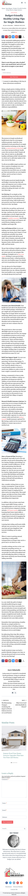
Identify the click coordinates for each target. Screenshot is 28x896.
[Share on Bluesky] (13, 36)
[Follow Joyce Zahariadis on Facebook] (12, 693)
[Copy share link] (9, 36)
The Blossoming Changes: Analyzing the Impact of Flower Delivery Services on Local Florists (7, 707)
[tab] (11, 762)
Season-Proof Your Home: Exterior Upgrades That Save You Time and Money (13, 755)
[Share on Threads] (20, 36)
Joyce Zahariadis (9, 25)
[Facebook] (6, 883)
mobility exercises (13, 218)
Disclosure (8, 887)
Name (4, 803)
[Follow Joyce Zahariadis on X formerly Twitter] (15, 693)
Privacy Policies (18, 887)
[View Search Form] (25, 2)
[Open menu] (21, 3)
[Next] (24, 743)
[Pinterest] (17, 883)
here (16, 32)
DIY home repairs (12, 510)
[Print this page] (16, 36)
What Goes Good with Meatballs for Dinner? (20, 704)
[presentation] (14, 738)
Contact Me (14, 889)
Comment (5, 779)
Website (4, 817)
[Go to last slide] (4, 743)
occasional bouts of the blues (14, 148)
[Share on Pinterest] (6, 36)
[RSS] (21, 883)
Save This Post (14, 77)
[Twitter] (10, 883)
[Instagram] (14, 883)
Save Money (14, 12)
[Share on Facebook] (3, 36)
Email (3, 69)
